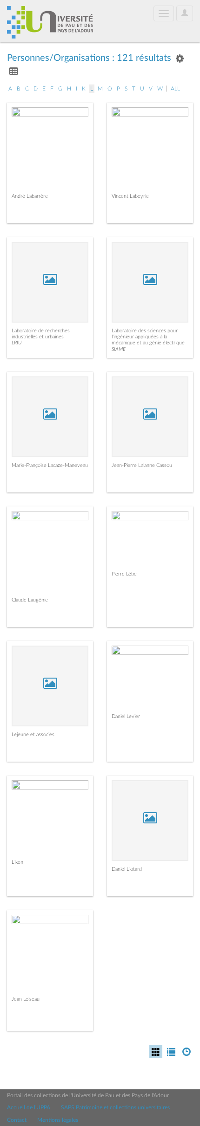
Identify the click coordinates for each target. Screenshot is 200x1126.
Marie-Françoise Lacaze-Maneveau (50, 465)
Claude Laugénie (30, 599)
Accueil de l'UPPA (28, 1107)
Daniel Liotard (127, 869)
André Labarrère (30, 196)
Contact (17, 1120)
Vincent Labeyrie (130, 196)
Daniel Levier (126, 716)
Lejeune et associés (33, 734)
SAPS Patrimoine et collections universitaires (115, 1107)
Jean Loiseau (26, 999)
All (175, 88)
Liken (17, 862)
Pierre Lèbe (124, 573)
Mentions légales (57, 1120)
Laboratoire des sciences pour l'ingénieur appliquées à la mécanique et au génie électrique (148, 336)
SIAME (119, 349)
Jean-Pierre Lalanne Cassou (142, 465)
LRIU (16, 342)
